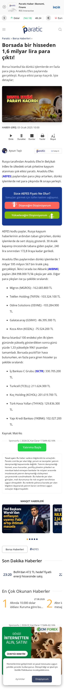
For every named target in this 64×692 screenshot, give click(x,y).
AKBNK (53, 269)
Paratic (6, 38)
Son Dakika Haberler (22, 560)
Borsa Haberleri (22, 38)
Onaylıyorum (41, 679)
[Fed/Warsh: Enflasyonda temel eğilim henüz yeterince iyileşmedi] (26, 518)
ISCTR (39, 371)
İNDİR (56, 7)
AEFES (7, 176)
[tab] (27, 539)
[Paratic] (32, 30)
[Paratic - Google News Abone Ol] (48, 152)
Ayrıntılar (20, 679)
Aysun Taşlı (15, 150)
